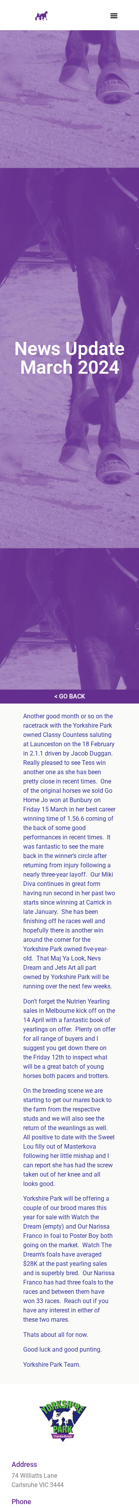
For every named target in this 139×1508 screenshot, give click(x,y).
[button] (114, 15)
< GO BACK (69, 696)
